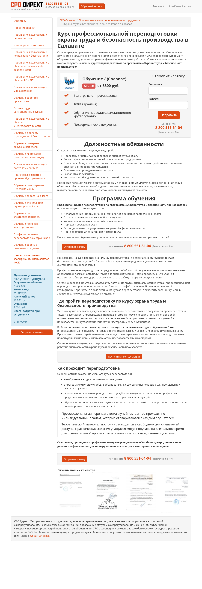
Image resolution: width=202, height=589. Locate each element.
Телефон (154, 98)
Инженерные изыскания (29, 45)
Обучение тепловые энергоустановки (26, 225)
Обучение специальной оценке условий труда (28, 204)
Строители (20, 21)
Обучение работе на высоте (31, 196)
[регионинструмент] (72, 490)
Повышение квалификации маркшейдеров (30, 88)
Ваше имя (155, 84)
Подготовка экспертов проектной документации (29, 176)
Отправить (168, 115)
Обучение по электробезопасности (27, 215)
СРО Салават (67, 20)
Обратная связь (40, 535)
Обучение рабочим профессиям (26, 99)
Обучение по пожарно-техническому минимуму (29, 155)
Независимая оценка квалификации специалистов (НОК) (31, 259)
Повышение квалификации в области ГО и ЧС (31, 78)
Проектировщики (24, 27)
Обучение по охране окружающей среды (26, 145)
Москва (158, 6)
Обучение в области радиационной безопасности (32, 134)
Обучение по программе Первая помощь (29, 187)
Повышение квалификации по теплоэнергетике (30, 166)
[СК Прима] (176, 492)
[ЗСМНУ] (141, 492)
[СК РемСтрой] (107, 492)
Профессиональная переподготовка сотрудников (109, 20)
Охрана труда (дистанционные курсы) (28, 110)
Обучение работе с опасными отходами (26, 246)
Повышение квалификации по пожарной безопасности (31, 53)
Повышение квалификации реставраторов (30, 36)
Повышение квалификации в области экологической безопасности (31, 66)
